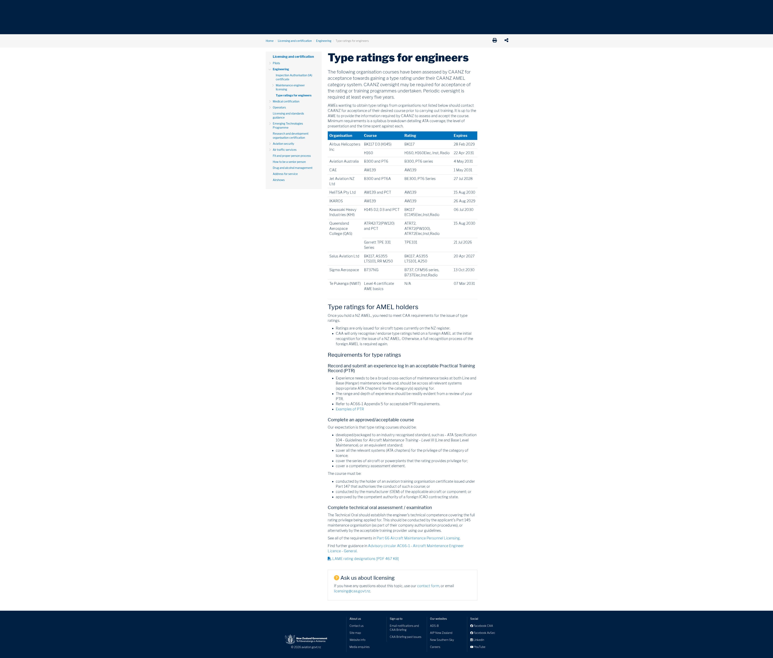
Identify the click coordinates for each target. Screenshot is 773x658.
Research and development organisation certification (290, 135)
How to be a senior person (289, 161)
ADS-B (434, 625)
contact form (428, 586)
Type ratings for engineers (293, 95)
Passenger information (389, 6)
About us (355, 618)
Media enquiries (359, 647)
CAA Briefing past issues (405, 636)
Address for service (285, 174)
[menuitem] (272, 7)
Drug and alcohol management (292, 167)
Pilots (276, 63)
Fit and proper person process (292, 155)
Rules (414, 6)
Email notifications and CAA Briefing (404, 627)
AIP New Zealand (441, 632)
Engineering (323, 40)
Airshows (279, 180)
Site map (355, 632)
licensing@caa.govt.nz (352, 591)
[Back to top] (762, 647)
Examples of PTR (350, 409)
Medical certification (286, 101)
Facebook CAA (483, 625)
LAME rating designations (365, 559)
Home (270, 40)
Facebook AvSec (484, 632)
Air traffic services (285, 149)
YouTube (479, 647)
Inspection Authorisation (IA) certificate (294, 77)
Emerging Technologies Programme (288, 125)
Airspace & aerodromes (297, 6)
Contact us (356, 625)
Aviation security (283, 143)
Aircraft (271, 6)
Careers (435, 647)
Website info (357, 639)
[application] (507, 41)
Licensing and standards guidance (288, 115)
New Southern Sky (442, 639)
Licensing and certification (295, 40)
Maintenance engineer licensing (290, 87)
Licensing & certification (351, 6)
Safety (429, 6)
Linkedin (478, 639)
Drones (324, 6)
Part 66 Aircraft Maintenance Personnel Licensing (418, 538)
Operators (279, 107)
